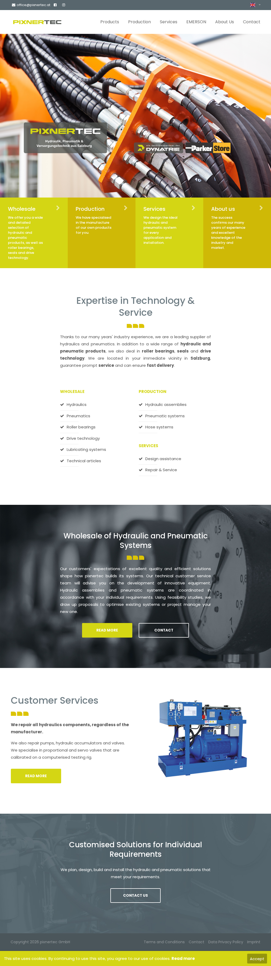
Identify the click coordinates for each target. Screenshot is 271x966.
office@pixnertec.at (33, 4)
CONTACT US (135, 895)
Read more (183, 958)
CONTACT (163, 630)
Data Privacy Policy (225, 942)
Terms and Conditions (164, 942)
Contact (196, 942)
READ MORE (107, 630)
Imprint (253, 942)
